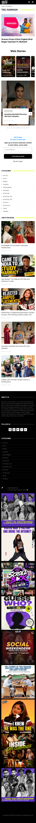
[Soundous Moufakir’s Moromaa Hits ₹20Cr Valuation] (18, 333)
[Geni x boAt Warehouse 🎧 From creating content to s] (18, 544)
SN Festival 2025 (7, 199)
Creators (8, 111)
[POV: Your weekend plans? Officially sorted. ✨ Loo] (18, 647)
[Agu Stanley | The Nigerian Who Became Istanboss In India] (18, 266)
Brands (5, 181)
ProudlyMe (6, 193)
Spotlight (6, 202)
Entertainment (7, 187)
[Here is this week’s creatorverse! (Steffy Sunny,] (18, 510)
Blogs (5, 178)
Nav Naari (6, 190)
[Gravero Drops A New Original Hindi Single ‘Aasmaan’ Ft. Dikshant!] (18, 25)
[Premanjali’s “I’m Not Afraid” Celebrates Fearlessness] (18, 232)
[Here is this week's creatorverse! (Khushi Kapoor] (18, 785)
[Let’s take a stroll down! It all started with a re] (18, 578)
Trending (5, 211)
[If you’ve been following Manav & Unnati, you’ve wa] (18, 682)
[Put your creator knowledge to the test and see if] (18, 613)
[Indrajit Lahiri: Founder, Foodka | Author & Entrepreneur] (18, 366)
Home (2, 6)
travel (5, 208)
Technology (6, 205)
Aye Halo (5, 175)
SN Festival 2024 (7, 196)
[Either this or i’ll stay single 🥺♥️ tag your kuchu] (18, 716)
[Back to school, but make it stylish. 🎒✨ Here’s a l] (18, 750)
